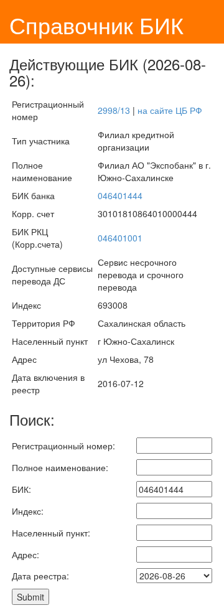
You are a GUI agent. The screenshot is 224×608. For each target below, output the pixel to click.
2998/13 (114, 110)
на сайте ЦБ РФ (170, 110)
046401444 (120, 195)
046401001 (120, 238)
